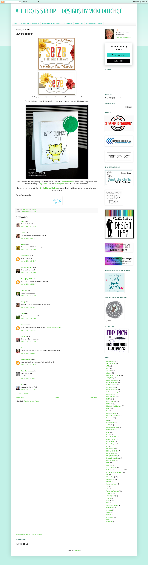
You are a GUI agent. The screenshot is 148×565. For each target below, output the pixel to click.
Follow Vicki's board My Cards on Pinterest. (29, 534)
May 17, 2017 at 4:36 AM (28, 378)
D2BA (108, 399)
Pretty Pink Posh (111, 456)
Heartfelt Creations (112, 415)
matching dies (59, 184)
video (108, 519)
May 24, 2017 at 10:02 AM (29, 389)
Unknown (24, 325)
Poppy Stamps (111, 453)
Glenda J (24, 336)
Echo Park (109, 404)
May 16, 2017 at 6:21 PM (28, 353)
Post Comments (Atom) (31, 401)
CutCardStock (110, 397)
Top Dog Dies (110, 496)
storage (108, 515)
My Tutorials (79, 23)
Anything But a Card (112, 375)
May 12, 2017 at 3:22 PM (28, 296)
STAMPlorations (111, 467)
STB (34, 211)
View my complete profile (123, 37)
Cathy (23, 313)
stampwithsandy (26, 359)
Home (15, 23)
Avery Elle (109, 378)
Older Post (94, 398)
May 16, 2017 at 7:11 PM (28, 365)
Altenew (108, 373)
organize (109, 510)
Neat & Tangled (111, 444)
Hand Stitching (111, 413)
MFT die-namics (27, 211)
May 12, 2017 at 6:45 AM (28, 261)
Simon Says (110, 477)
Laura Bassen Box (112, 427)
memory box (110, 507)
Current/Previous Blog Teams (51, 23)
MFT (107, 434)
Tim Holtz (109, 493)
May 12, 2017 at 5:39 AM (28, 249)
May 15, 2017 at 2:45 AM (28, 330)
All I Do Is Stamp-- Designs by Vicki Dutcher (69, 11)
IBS (107, 420)
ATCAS (108, 370)
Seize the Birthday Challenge (48, 188)
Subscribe (118, 61)
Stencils (108, 482)
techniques (109, 517)
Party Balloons (43, 184)
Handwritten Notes (68, 182)
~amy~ (23, 233)
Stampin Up (110, 479)
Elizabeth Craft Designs (113, 406)
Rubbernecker (110, 460)
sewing (108, 512)
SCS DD (109, 465)
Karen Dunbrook (26, 371)
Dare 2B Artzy (110, 401)
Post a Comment (23, 394)
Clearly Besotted (111, 389)
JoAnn (23, 348)
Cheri (22, 221)
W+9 (107, 503)
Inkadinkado (110, 422)
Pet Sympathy (110, 448)
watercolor (109, 522)
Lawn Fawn (110, 430)
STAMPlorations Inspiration (114, 470)
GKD (107, 408)
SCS (107, 463)
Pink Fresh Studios (112, 451)
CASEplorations (111, 385)
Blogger (77, 550)
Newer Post (19, 398)
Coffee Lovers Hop (112, 392)
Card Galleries (67, 23)
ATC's (108, 368)
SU (107, 474)
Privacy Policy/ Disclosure (94, 23)
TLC (107, 486)
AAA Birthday (110, 361)
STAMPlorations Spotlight (114, 472)
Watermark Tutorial (112, 505)
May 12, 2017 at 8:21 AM (28, 272)
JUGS (108, 425)
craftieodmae (25, 256)
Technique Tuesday (112, 491)
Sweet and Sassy (111, 484)
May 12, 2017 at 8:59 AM (28, 284)
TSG (107, 489)
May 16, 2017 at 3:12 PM (28, 341)
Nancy (23, 244)
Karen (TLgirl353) (26, 279)
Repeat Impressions (112, 458)
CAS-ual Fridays (111, 382)
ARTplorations (110, 363)
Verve (108, 500)
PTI (107, 446)
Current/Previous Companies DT (30, 23)
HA (22, 211)
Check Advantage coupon (53, 327)
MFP (107, 432)
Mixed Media (110, 441)
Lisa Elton (24, 290)
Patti (22, 384)
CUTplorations (111, 387)
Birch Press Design (112, 380)
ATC (107, 366)
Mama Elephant (111, 439)
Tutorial (108, 498)
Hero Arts (109, 418)
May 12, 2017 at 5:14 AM (28, 238)
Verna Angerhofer (26, 267)
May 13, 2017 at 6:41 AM (28, 307)
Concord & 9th (110, 394)
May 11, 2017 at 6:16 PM (28, 226)
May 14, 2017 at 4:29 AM (28, 318)
